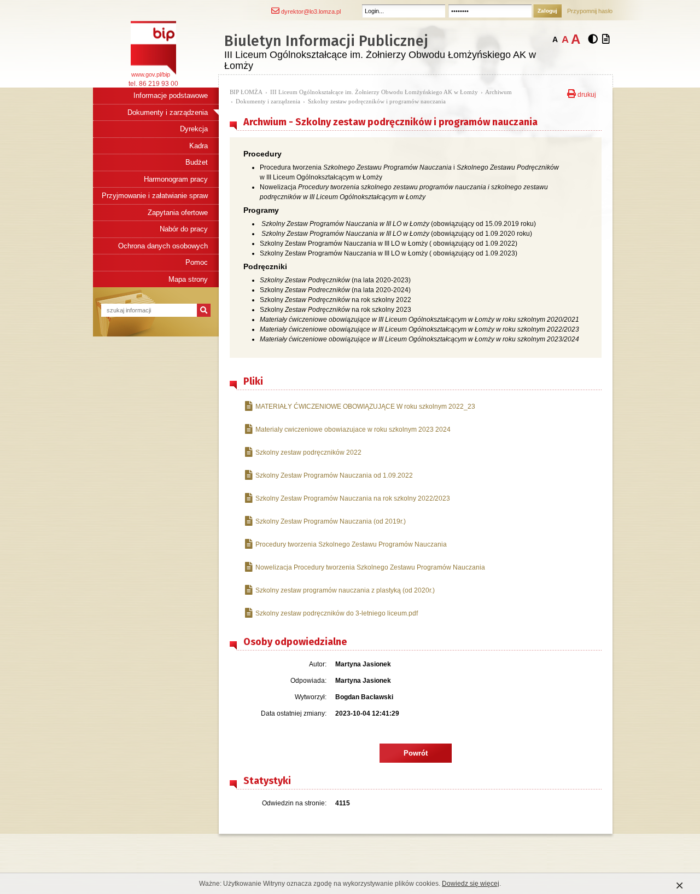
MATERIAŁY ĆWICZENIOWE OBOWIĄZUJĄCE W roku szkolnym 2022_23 (365, 406)
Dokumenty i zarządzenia (167, 112)
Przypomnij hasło (589, 11)
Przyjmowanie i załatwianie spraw (155, 195)
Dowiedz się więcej (470, 883)
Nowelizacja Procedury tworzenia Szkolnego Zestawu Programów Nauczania (370, 567)
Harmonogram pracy (176, 179)
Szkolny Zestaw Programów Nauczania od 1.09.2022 (334, 475)
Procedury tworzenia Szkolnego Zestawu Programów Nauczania (351, 544)
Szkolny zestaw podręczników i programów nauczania (377, 101)
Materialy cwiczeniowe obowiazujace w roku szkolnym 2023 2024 (353, 429)
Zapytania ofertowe (178, 212)
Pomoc (196, 262)
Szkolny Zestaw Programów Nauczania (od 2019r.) (330, 521)
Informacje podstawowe (170, 95)
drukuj (586, 93)
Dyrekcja (194, 129)
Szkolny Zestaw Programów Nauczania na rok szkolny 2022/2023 (352, 498)
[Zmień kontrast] (592, 39)
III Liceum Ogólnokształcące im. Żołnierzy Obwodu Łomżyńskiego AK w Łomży (374, 92)
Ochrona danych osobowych (163, 246)
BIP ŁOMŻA (246, 92)
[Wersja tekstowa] (605, 39)
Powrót (416, 753)
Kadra (198, 146)
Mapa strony (188, 279)
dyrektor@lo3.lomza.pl (310, 11)
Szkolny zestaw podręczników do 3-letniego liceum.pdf (336, 613)
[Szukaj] (204, 310)
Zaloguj (547, 11)
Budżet (196, 162)
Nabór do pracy (184, 229)
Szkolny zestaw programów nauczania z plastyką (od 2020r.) (345, 590)
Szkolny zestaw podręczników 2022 (308, 452)
